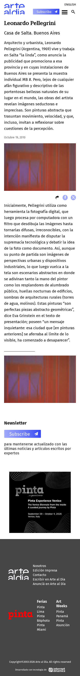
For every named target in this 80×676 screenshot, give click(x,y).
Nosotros (39, 566)
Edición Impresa (45, 570)
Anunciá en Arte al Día (49, 584)
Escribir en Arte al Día (49, 579)
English (70, 4)
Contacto (39, 575)
